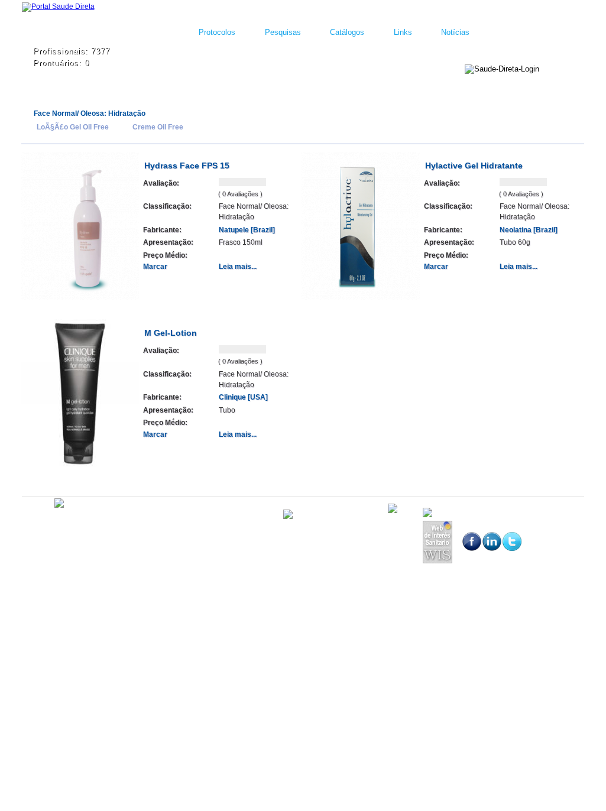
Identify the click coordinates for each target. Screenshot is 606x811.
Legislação (129, 522)
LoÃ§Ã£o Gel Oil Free (73, 127)
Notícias (455, 32)
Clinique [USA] (243, 397)
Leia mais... (238, 266)
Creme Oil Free (157, 127)
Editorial (93, 522)
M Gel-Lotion (170, 333)
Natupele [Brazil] (247, 230)
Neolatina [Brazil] (529, 230)
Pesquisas (283, 32)
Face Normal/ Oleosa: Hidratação (89, 113)
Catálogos (347, 32)
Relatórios (167, 522)
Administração (52, 522)
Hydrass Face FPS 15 (186, 165)
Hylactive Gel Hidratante (474, 165)
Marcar (155, 266)
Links (403, 32)
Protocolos (217, 32)
